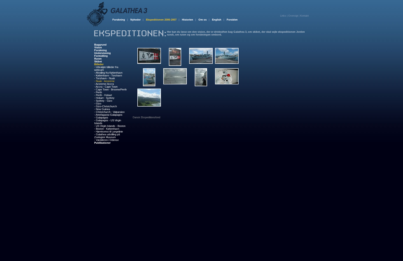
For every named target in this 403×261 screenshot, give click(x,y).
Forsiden (232, 19)
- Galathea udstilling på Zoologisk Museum (107, 136)
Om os (203, 19)
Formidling (101, 55)
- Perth (98, 92)
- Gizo (97, 103)
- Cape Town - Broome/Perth (110, 89)
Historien (189, 19)
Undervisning (102, 53)
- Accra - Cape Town (106, 86)
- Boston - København (106, 128)
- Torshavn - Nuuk (104, 78)
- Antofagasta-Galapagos (108, 114)
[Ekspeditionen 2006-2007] (130, 35)
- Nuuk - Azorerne (104, 81)
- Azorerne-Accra (104, 83)
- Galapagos (101, 117)
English (218, 19)
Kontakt (304, 15)
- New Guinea (102, 109)
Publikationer (102, 142)
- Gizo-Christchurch (105, 106)
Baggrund (100, 44)
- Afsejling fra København (108, 72)
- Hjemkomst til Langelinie (108, 131)
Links (283, 15)
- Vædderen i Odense (106, 140)
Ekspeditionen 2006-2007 (162, 19)
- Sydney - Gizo (103, 100)
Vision (98, 47)
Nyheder (136, 19)
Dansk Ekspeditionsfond (146, 117)
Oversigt (293, 15)
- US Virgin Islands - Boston (109, 126)
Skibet (98, 61)
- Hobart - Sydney (104, 98)
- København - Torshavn (108, 75)
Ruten (98, 58)
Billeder (99, 64)
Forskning (120, 19)
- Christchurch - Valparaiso (109, 112)
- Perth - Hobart (103, 95)
